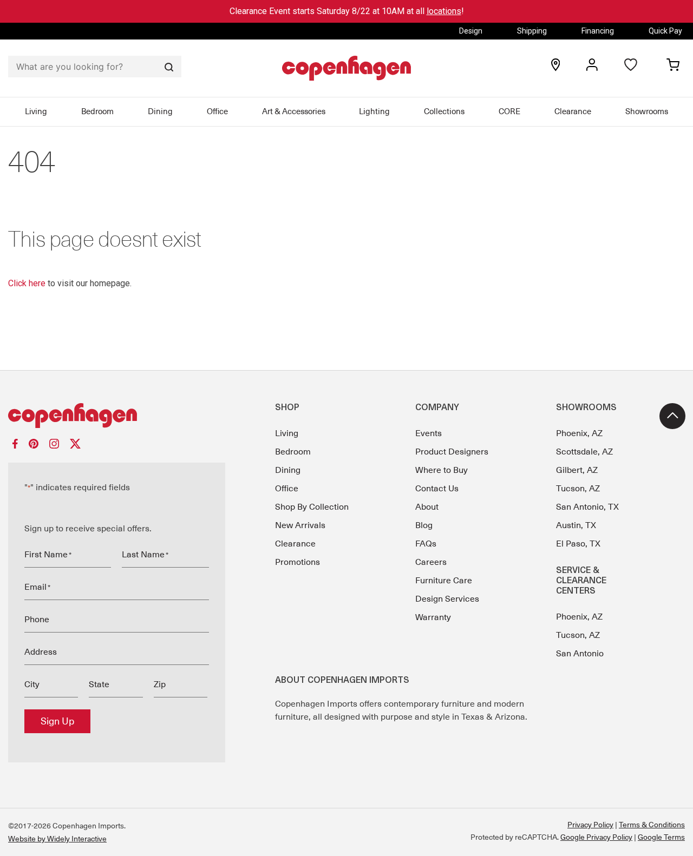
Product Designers (451, 452)
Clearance (572, 111)
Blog (424, 525)
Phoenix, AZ (579, 433)
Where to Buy (441, 470)
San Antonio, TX (587, 507)
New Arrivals (300, 525)
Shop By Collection (312, 507)
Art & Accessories (293, 111)
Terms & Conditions (652, 824)
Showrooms (646, 111)
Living (36, 111)
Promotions (297, 562)
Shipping (532, 31)
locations (444, 11)
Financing (597, 31)
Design (470, 31)
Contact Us (437, 488)
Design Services (447, 599)
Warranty (433, 617)
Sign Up (57, 721)
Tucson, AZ (578, 488)
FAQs (425, 544)
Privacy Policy (590, 824)
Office (217, 111)
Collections (444, 111)
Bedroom (97, 111)
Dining (160, 111)
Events (428, 433)
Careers (431, 562)
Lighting (374, 111)
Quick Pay (665, 31)
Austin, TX (576, 525)
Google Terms (661, 837)
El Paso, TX (578, 544)
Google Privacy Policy (596, 837)
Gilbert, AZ (577, 470)
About (427, 507)
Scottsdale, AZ (584, 452)
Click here (26, 283)
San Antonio (580, 654)
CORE (509, 111)
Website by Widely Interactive (57, 838)
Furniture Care (443, 580)
